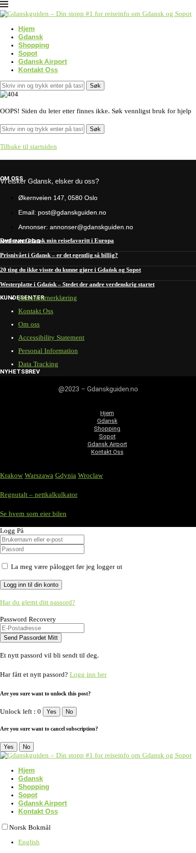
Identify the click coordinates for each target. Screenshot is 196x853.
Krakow (11, 475)
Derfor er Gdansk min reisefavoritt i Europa (57, 240)
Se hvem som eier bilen (33, 513)
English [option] (29, 842)
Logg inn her (88, 674)
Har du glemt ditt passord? (37, 602)
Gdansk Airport (42, 61)
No (69, 711)
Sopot (27, 53)
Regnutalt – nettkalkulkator (38, 494)
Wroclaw (90, 475)
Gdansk (30, 37)
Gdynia (65, 475)
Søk (95, 85)
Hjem (26, 28)
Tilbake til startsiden (28, 146)
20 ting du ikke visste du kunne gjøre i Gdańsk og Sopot (70, 269)
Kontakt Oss (38, 70)
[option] (107, 842)
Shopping (33, 45)
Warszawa (39, 475)
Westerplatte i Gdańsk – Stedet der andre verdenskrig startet (77, 284)
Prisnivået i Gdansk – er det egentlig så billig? (59, 255)
